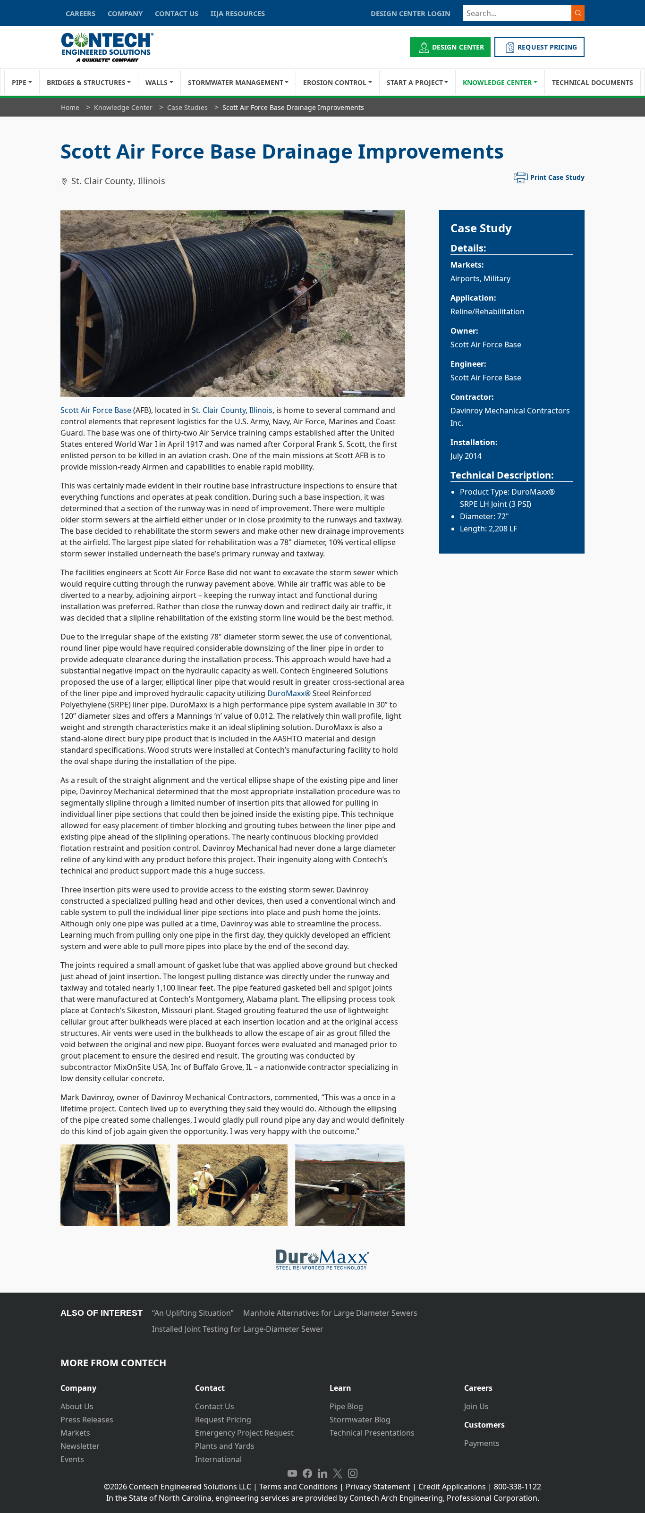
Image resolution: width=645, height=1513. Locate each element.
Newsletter (80, 1446)
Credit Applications (452, 1486)
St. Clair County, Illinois (232, 410)
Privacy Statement (378, 1486)
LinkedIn (322, 1473)
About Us (76, 1406)
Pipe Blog (346, 1406)
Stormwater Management (235, 82)
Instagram (353, 1473)
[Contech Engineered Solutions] (113, 47)
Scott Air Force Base (95, 410)
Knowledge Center (497, 82)
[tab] (120, 1384)
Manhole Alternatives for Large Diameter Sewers (330, 1313)
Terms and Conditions (298, 1486)
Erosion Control (334, 82)
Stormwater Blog (360, 1419)
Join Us (476, 1406)
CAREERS (80, 13)
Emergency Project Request (244, 1433)
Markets (75, 1433)
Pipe (19, 82)
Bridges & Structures (86, 82)
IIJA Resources (238, 13)
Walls (156, 82)
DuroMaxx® (289, 693)
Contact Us (214, 1406)
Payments (482, 1443)
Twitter (337, 1473)
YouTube (292, 1473)
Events (72, 1459)
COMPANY (125, 13)
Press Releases (86, 1419)
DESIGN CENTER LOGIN (410, 13)
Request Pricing (223, 1419)
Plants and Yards (225, 1446)
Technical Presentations (372, 1433)
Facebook (307, 1473)
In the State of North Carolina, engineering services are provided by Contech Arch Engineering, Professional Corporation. (322, 1498)
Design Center (458, 46)
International (218, 1459)
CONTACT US (176, 13)
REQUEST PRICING (547, 46)
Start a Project (415, 82)
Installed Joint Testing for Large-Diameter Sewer (237, 1329)
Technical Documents (592, 82)
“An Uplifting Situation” (193, 1313)
